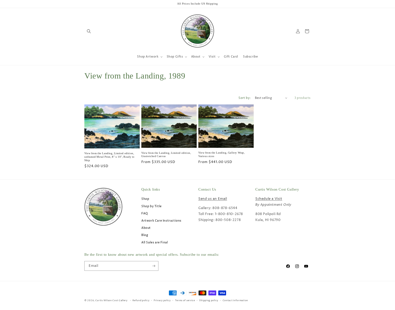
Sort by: (244, 98)
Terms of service (185, 300)
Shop (145, 199)
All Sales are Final (154, 242)
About (146, 228)
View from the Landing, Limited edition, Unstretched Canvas (166, 154)
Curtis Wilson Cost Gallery (111, 300)
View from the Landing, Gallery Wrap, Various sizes (221, 154)
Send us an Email (212, 199)
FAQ (144, 213)
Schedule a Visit (268, 199)
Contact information (235, 300)
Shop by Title (151, 206)
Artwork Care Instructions (161, 221)
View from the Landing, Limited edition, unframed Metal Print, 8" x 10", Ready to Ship (109, 157)
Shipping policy (208, 300)
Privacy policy (162, 300)
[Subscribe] (153, 266)
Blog (144, 235)
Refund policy (140, 300)
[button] (88, 31)
